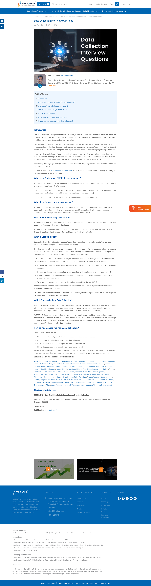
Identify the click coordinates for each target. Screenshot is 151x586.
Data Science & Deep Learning (38, 11)
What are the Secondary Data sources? (52, 110)
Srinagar (78, 372)
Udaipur (57, 374)
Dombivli (59, 364)
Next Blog (95, 469)
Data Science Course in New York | (23, 548)
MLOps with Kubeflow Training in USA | (91, 557)
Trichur (50, 374)
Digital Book (106, 505)
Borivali (100, 374)
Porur (94, 382)
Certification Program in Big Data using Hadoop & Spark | (31, 542)
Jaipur (69, 380)
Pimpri (85, 369)
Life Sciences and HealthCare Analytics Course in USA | (31, 533)
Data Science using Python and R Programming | (28, 540)
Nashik (72, 382)
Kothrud (37, 369)
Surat (110, 382)
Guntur (36, 380)
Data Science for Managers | (21, 557)
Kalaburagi (76, 380)
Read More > (53, 86)
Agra (36, 361)
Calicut (106, 374)
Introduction (42, 98)
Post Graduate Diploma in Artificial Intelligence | (28, 560)
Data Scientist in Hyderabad (61, 170)
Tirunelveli (97, 385)
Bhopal (82, 361)
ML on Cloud (106, 11)
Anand (58, 361)
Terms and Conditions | (48, 583)
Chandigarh (38, 377)
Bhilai (94, 374)
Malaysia (52, 364)
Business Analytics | (58, 542)
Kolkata (103, 380)
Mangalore (46, 382)
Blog (111, 4)
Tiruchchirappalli (40, 374)
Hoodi (58, 380)
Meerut (59, 369)
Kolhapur (108, 366)
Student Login (126, 4)
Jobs (90, 4)
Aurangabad (107, 385)
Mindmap (104, 502)
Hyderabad (51, 366)
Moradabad (72, 369)
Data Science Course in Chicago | (45, 545)
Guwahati (51, 380)
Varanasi (67, 385)
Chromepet (48, 377)
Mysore (60, 382)
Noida (79, 369)
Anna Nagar (87, 374)
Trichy (48, 385)
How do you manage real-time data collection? (55, 121)
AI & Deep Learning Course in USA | (57, 540)
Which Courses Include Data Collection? (52, 117)
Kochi (97, 380)
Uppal (53, 385)
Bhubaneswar (90, 361)
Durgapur (67, 364)
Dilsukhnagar (68, 377)
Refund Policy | (73, 583)
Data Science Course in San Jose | (47, 548)
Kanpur (84, 380)
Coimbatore (58, 377)
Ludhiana (44, 369)
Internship (81, 505)
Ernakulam (75, 364)
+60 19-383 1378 (53, 515)
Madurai (52, 369)
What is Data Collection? (46, 113)
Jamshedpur (83, 366)
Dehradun (44, 364)
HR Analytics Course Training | (60, 533)
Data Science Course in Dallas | (75, 542)
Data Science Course (53, 410)
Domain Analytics (119, 11)
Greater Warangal (93, 377)
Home (36, 16)
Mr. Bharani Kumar (67, 76)
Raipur (99, 382)
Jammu (74, 366)
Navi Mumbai (81, 382)
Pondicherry (93, 369)
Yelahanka (65, 374)
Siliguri (71, 372)
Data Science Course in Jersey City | (92, 545)
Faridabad (82, 377)
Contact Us (81, 498)
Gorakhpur (109, 364)
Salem (105, 382)
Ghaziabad (100, 364)
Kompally (109, 380)
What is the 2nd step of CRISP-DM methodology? (56, 102)
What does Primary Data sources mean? (52, 106)
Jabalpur (59, 366)
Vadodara (59, 385)
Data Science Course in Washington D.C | (73, 548)
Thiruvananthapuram (96, 372)
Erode (82, 364)
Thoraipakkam (39, 385)
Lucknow (37, 382)
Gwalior (37, 366)
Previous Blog (56, 469)
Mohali (64, 369)
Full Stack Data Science (80, 560)
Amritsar (52, 361)
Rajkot (105, 369)
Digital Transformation (91, 11)
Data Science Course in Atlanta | (23, 545)
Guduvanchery (106, 377)
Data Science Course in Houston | (68, 545)
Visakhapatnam (87, 385)
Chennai (111, 361)
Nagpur (66, 382)
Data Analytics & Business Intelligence (66, 11)
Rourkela (51, 372)
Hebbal (43, 366)
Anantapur (66, 361)
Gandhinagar (91, 364)
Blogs (103, 498)
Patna (89, 382)
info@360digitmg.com (56, 511)
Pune (100, 369)
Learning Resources (101, 4)
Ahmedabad (43, 361)
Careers (80, 502)
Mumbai (54, 382)
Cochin (36, 364)
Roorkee (43, 372)
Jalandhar (67, 366)
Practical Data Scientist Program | (42, 557)
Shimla (58, 372)
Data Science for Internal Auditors (82, 533)
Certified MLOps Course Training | (65, 557)
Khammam (100, 366)
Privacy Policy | (62, 583)
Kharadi (91, 380)
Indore (63, 380)
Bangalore (74, 361)
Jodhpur (92, 366)
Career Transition (83, 512)
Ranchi (111, 369)
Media (79, 509)
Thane (84, 372)
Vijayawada (76, 385)
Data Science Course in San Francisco (25, 550)
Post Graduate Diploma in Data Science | (58, 560)
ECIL (76, 377)
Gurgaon (43, 380)
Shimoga (64, 372)
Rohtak (37, 372)
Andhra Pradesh (75, 374)
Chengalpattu (102, 361)
